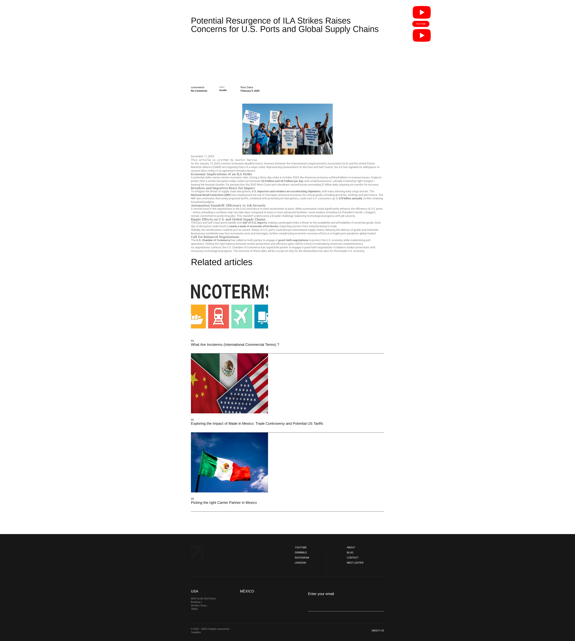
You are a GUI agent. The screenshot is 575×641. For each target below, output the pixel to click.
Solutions (224, 40)
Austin (223, 90)
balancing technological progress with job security (325, 215)
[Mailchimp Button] (312, 605)
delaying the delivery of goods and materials (351, 229)
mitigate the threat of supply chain (215, 191)
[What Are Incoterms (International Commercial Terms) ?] (192, 348)
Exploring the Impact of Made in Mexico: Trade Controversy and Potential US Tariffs (257, 423)
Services (264, 40)
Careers (284, 40)
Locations (318, 40)
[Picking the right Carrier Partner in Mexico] (192, 506)
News (336, 40)
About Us (300, 40)
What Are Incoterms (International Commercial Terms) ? (235, 345)
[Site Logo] (157, 35)
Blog (371, 40)
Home (208, 40)
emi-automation (274, 208)
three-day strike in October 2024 (279, 177)
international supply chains (308, 229)
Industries (245, 40)
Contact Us (355, 40)
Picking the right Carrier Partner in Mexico (224, 503)
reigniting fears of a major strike (246, 167)
